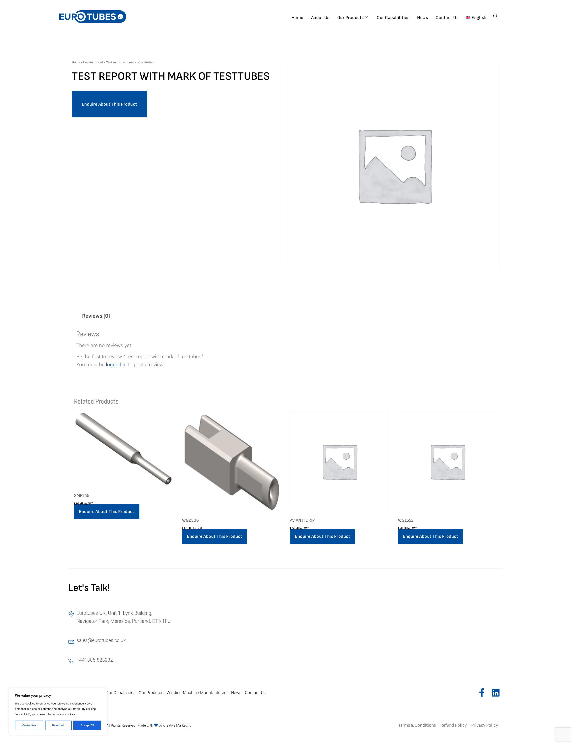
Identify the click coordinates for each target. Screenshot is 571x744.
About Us (320, 17)
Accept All (87, 725)
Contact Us (447, 17)
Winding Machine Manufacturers (197, 693)
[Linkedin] (495, 692)
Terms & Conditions (417, 725)
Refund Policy (453, 725)
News (422, 17)
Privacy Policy (484, 725)
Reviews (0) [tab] (96, 316)
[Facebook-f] (481, 692)
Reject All (58, 725)
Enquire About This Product (109, 104)
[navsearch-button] (495, 16)
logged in (116, 364)
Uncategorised (93, 62)
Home (297, 17)
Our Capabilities (393, 17)
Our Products (350, 17)
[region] (58, 711)
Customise (29, 725)
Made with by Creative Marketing (164, 725)
